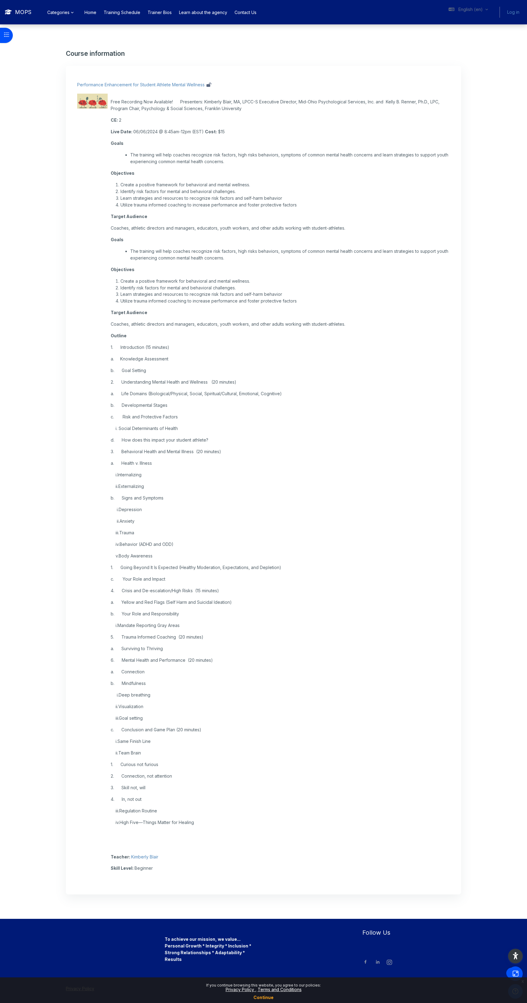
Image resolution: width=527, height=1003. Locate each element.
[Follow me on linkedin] (378, 962)
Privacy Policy (240, 989)
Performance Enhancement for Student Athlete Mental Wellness (141, 84)
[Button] (515, 973)
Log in (513, 12)
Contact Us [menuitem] (245, 12)
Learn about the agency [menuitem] (203, 12)
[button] (468, 12)
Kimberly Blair (144, 856)
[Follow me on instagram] (390, 962)
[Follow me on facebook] (365, 962)
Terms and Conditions (280, 989)
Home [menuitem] (90, 12)
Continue (263, 997)
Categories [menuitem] (58, 12)
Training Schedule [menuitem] (122, 12)
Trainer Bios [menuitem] (160, 12)
